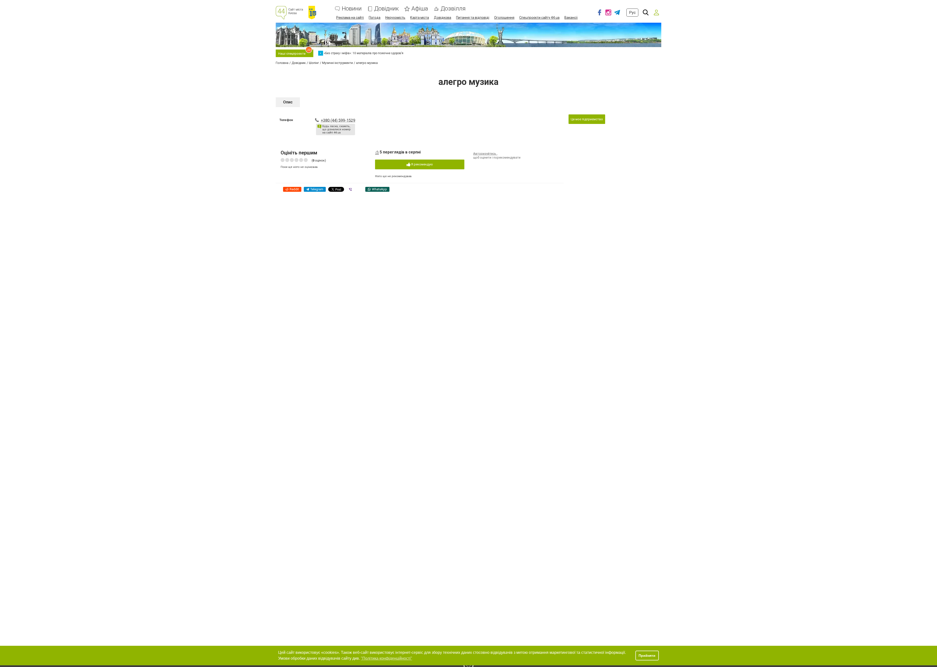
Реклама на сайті (350, 18)
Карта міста (419, 18)
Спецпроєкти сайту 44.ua (539, 18)
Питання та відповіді (472, 18)
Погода (374, 18)
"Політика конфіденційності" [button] (386, 658)
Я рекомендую (421, 164)
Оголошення (504, 18)
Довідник (386, 8)
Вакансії (571, 18)
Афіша (419, 8)
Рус (632, 12)
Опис (288, 102)
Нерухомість (395, 18)
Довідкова (442, 18)
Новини (352, 8)
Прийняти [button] (647, 655)
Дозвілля (453, 8)
